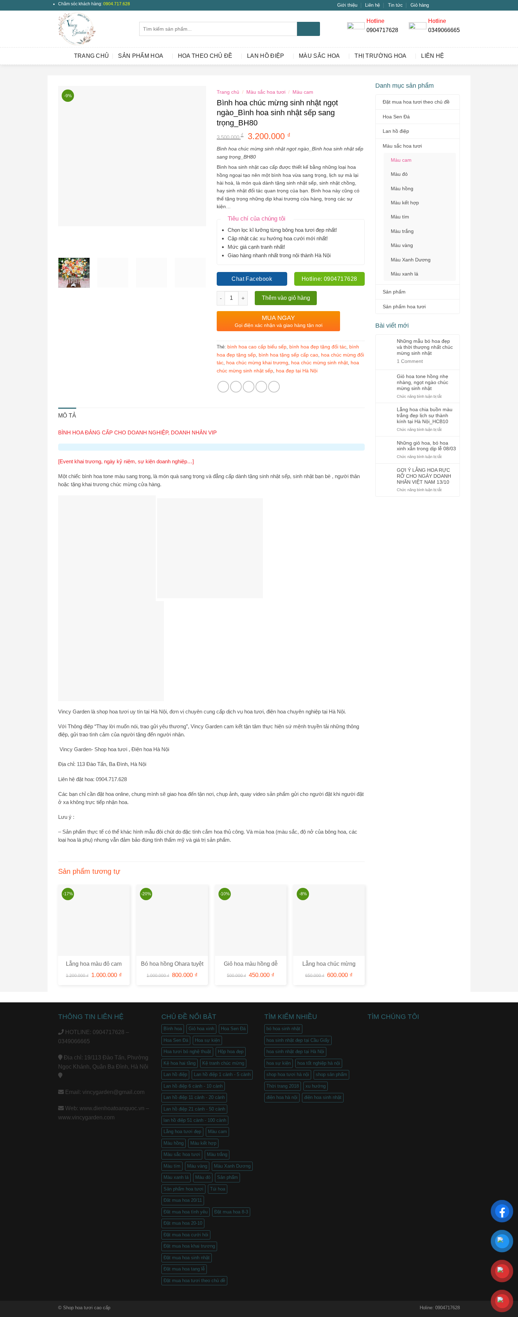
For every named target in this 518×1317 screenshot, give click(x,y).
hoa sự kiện (278, 1063)
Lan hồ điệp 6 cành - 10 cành (193, 1086)
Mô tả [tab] (67, 416)
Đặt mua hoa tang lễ (184, 1269)
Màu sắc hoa (319, 56)
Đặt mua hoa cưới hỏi (186, 1234)
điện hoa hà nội (281, 1097)
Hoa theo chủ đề (205, 56)
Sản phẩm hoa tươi (404, 306)
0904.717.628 (116, 3)
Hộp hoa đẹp (230, 1051)
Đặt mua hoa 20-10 (183, 1223)
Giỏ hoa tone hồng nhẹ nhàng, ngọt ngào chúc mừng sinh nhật (422, 382)
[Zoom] (67, 244)
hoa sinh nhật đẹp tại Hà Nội (295, 1051)
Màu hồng (402, 188)
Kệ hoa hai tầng (180, 1063)
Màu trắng (402, 231)
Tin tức (395, 5)
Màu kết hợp (405, 202)
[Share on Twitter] (236, 386)
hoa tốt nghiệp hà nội (318, 1063)
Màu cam (401, 160)
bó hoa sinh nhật (283, 1028)
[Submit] (308, 29)
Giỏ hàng (420, 5)
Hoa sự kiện (207, 1040)
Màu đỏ (399, 174)
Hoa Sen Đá (396, 116)
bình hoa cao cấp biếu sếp (256, 347)
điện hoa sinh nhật (322, 1097)
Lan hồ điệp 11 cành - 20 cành (194, 1097)
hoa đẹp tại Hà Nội (296, 370)
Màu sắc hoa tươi (402, 146)
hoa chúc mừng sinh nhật (319, 362)
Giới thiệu (347, 5)
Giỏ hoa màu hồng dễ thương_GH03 (251, 967)
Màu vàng (402, 245)
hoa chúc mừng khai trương (257, 362)
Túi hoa (217, 1189)
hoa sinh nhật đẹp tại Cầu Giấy (297, 1040)
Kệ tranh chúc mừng (223, 1063)
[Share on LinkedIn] (274, 386)
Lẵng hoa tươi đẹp (182, 1131)
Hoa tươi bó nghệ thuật (187, 1051)
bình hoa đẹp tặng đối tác (317, 347)
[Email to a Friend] (248, 386)
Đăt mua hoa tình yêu (186, 1211)
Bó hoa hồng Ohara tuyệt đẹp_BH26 (172, 967)
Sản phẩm (394, 292)
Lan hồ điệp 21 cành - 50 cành (194, 1109)
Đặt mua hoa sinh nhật (187, 1257)
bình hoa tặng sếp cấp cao (288, 355)
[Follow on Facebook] (436, 5)
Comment (410, 361)
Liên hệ (372, 5)
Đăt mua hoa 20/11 (183, 1200)
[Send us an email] (456, 5)
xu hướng (316, 1086)
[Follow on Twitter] (450, 5)
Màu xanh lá (404, 274)
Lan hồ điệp (265, 56)
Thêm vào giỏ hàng (286, 298)
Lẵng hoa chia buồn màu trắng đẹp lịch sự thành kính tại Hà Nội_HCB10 (424, 415)
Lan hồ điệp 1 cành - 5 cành (222, 1074)
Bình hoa (173, 1028)
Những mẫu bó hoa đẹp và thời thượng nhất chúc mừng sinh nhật (425, 347)
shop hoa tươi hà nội (287, 1074)
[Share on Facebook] (223, 386)
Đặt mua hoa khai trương (189, 1246)
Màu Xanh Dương (411, 259)
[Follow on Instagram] (443, 5)
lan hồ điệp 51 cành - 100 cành (195, 1120)
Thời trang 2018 (282, 1086)
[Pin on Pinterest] (261, 386)
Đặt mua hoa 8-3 (231, 1211)
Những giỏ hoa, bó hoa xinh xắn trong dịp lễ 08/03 (426, 446)
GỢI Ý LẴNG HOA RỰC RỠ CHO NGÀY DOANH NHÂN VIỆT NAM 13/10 (424, 476)
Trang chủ (91, 56)
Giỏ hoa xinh (201, 1028)
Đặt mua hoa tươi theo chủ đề (416, 102)
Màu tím (400, 217)
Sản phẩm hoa (140, 56)
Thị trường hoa (380, 56)
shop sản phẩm (331, 1074)
